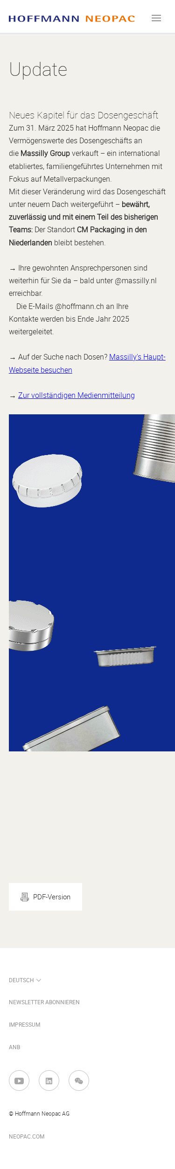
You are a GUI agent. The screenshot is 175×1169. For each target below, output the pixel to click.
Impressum (24, 1025)
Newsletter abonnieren (44, 1002)
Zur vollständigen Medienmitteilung (76, 395)
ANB (14, 1047)
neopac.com (26, 1136)
